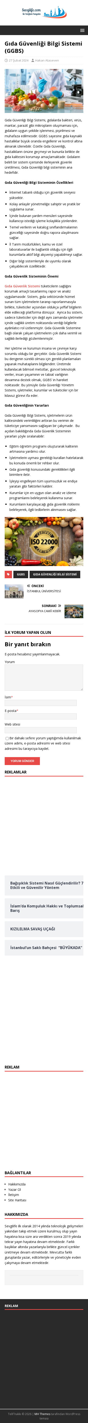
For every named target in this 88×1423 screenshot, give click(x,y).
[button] (81, 30)
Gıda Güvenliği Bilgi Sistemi (55, 574)
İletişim (13, 1194)
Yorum (10, 662)
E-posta (10, 710)
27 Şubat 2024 (18, 60)
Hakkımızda (17, 1184)
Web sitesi (12, 724)
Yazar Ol (14, 1189)
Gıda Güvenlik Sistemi (22, 286)
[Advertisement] (44, 825)
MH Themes (42, 1414)
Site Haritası (17, 1200)
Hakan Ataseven (47, 60)
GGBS (21, 574)
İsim (8, 697)
